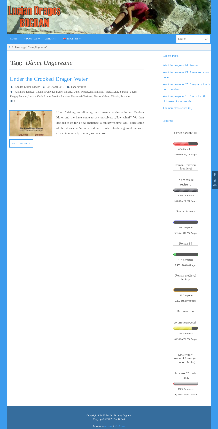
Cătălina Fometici (45, 91)
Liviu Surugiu (120, 91)
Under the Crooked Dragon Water (48, 79)
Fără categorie (78, 86)
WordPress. (120, 426)
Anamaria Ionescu (24, 91)
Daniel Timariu (64, 91)
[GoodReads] (214, 180)
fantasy (108, 91)
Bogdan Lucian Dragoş (27, 86)
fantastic (98, 91)
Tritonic (115, 96)
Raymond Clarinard (81, 96)
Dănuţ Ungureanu (83, 91)
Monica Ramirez (61, 96)
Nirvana (108, 426)
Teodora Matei (102, 96)
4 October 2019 (55, 86)
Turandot (125, 96)
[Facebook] (214, 174)
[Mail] (214, 185)
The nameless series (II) (177, 108)
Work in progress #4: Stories (180, 65)
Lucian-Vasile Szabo (39, 96)
